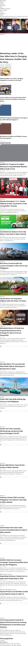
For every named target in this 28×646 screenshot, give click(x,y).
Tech (1, 7)
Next (3, 640)
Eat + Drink (2, 5)
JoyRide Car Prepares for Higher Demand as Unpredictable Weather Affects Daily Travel (13, 166)
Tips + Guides (3, 10)
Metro (3, 0)
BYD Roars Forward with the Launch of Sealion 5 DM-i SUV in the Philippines (13, 265)
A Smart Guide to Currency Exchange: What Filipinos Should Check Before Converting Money (13, 99)
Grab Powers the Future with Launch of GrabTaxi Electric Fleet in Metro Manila (13, 530)
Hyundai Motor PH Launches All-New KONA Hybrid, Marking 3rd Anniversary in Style (12, 366)
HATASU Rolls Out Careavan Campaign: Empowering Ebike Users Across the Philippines (14, 562)
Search (1, 15)
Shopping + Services (5, 8)
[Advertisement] (14, 43)
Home (1, 2)
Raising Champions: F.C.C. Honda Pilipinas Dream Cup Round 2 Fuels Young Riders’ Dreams (13, 203)
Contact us (2, 13)
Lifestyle (2, 4)
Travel (1, 11)
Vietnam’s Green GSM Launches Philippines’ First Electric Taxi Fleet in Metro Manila (13, 499)
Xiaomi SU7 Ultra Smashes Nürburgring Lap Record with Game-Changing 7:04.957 (11, 431)
